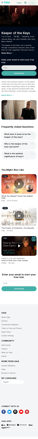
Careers (4, 349)
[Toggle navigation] (2, 2)
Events (4, 356)
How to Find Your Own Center (14, 260)
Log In (32, 2)
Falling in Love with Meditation (13, 258)
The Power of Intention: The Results (17, 228)
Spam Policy (6, 332)
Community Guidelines (9, 325)
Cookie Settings (7, 336)
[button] (19, 136)
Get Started (19, 73)
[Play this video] (19, 184)
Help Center (6, 345)
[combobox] (12, 382)
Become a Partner (8, 373)
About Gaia (5, 317)
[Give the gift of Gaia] (25, 3)
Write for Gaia (6, 352)
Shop (3, 369)
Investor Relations (8, 366)
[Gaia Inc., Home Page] (7, 2)
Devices (4, 321)
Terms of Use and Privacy (11, 328)
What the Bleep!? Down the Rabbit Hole (17, 197)
